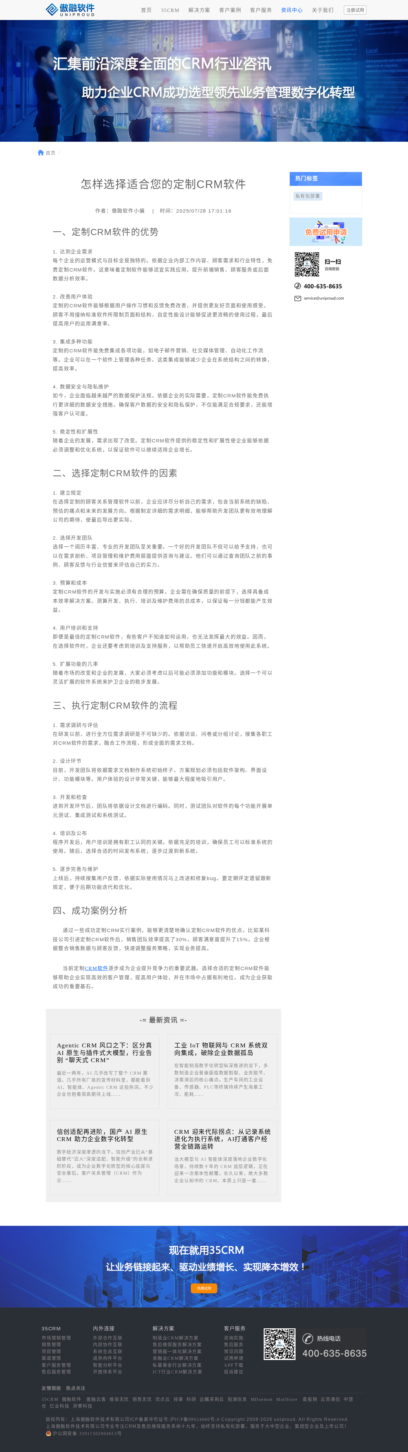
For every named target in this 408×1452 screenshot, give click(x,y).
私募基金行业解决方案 (177, 1365)
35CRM (170, 10)
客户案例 (230, 10)
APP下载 (234, 1365)
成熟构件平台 (108, 1358)
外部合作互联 (108, 1338)
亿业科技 (59, 1406)
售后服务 (234, 1344)
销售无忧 (142, 1399)
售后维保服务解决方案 (177, 1344)
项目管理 (51, 1351)
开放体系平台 (108, 1371)
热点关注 (76, 1388)
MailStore (287, 1399)
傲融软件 (72, 1399)
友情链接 (51, 1388)
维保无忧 (119, 1399)
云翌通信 (330, 1399)
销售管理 (51, 1344)
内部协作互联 (108, 1344)
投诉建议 (234, 1371)
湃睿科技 (82, 1406)
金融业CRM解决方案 (176, 1358)
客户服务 (261, 10)
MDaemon (262, 1399)
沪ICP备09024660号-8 (195, 1419)
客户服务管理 (56, 1365)
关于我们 (323, 10)
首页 (146, 10)
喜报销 (310, 1399)
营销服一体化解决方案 (177, 1351)
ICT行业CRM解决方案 (178, 1371)
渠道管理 (51, 1358)
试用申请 (234, 1358)
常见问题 (234, 1351)
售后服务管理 (56, 1371)
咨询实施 (234, 1338)
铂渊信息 (237, 1399)
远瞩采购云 (212, 1399)
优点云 (162, 1399)
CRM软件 (97, 968)
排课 (178, 1399)
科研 (192, 1399)
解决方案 (199, 10)
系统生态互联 (108, 1351)
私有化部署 (308, 196)
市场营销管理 (56, 1338)
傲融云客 (96, 1399)
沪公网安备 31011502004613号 (87, 1433)
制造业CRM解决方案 (176, 1338)
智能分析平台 (108, 1365)
